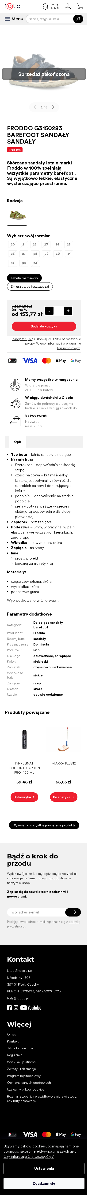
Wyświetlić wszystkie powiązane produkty (44, 825)
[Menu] (9, 19)
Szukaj (78, 19)
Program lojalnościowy (24, 1076)
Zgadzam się (44, 1183)
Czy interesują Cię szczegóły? (29, 1156)
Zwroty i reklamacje (21, 1069)
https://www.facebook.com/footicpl (9, 1007)
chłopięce (63, 656)
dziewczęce (43, 656)
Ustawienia (44, 1168)
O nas (11, 1034)
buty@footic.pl (18, 998)
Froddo (39, 633)
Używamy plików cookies (25, 1089)
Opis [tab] (18, 442)
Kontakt (13, 1041)
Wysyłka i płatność (21, 1062)
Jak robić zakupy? (20, 1048)
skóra (37, 689)
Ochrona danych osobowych (29, 1082)
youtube (30, 1007)
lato (36, 650)
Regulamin (14, 1055)
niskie (38, 675)
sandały (39, 639)
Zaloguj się (73, 912)
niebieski (40, 661)
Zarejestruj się (22, 339)
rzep (37, 683)
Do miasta (41, 644)
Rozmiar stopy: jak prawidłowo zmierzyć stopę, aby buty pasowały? (42, 1099)
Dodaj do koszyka (44, 326)
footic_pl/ (16, 1007)
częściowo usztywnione (52, 667)
